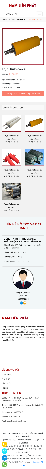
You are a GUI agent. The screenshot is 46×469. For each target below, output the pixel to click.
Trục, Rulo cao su (11, 136)
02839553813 (20, 252)
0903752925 (19, 94)
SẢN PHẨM (6, 384)
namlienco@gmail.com (19, 261)
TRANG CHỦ (10, 13)
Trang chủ (6, 19)
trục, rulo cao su (19, 19)
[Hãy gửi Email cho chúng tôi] (3, 451)
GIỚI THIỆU (6, 379)
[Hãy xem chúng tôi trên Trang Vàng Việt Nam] (3, 444)
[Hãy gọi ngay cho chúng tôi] (3, 464)
